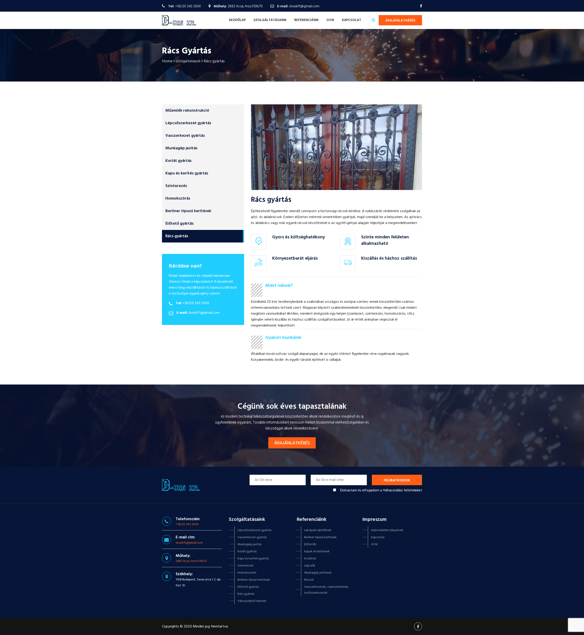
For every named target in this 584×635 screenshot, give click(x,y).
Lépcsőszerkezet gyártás (188, 123)
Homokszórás (177, 198)
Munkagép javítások (318, 572)
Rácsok (309, 579)
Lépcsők (309, 565)
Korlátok (310, 558)
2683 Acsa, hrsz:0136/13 (191, 561)
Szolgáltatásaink (270, 20)
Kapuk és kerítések (317, 551)
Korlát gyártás (178, 161)
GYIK (330, 20)
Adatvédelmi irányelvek (387, 530)
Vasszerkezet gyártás (185, 135)
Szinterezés (176, 186)
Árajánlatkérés (400, 21)
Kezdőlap (237, 20)
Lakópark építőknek (317, 530)
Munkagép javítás (181, 148)
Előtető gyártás (179, 223)
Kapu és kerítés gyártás (186, 173)
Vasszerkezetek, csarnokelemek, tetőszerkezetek (326, 589)
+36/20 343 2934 (188, 6)
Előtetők (310, 544)
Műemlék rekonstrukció (187, 110)
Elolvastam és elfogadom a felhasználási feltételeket (381, 490)
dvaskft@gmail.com (304, 6)
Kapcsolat (351, 20)
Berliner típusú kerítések (188, 211)
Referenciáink (306, 20)
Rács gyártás (176, 236)
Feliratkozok (397, 480)
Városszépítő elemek (251, 601)
